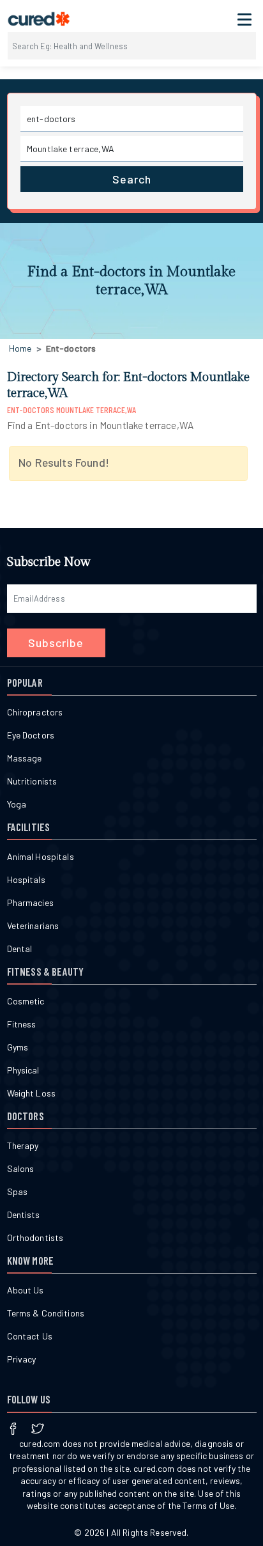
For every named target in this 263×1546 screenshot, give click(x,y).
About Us (25, 1289)
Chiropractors (35, 712)
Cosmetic (26, 1001)
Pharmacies (30, 902)
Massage (24, 758)
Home (20, 348)
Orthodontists (35, 1237)
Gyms (18, 1047)
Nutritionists (32, 781)
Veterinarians (33, 925)
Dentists (23, 1214)
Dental (20, 948)
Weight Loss (31, 1093)
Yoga (17, 804)
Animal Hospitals (40, 856)
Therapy (23, 1145)
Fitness (21, 1024)
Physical (23, 1070)
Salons (20, 1168)
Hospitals (26, 879)
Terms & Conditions (46, 1313)
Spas (17, 1191)
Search (131, 179)
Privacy (21, 1359)
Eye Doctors (31, 735)
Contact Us (29, 1336)
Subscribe (56, 643)
